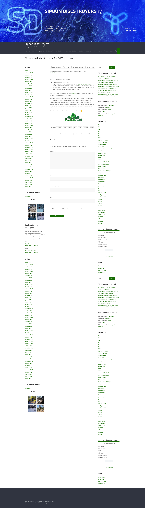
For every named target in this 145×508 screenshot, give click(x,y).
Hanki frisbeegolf (102, 144)
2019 (99, 135)
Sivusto (100, 184)
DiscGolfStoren (54, 73)
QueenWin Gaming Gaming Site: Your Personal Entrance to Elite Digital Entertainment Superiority (107, 90)
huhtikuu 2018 (28, 99)
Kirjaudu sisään (102, 266)
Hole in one (101, 146)
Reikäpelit (100, 173)
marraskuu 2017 (29, 103)
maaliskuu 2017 (29, 121)
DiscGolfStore (68, 127)
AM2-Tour (100, 138)
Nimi (51, 176)
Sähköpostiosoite (55, 187)
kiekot (92, 127)
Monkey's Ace (101, 168)
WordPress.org (101, 272)
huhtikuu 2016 (28, 145)
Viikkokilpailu (101, 212)
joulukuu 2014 (28, 180)
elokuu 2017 (28, 110)
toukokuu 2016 (29, 143)
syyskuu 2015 (28, 160)
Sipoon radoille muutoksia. (60, 134)
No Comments (90, 67)
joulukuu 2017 (28, 101)
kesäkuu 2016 (28, 141)
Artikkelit (59, 51)
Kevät (99, 157)
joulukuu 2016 (28, 127)
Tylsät (101, 242)
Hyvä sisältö (103, 244)
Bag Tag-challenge (103, 140)
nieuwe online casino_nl (104, 170)
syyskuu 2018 (28, 88)
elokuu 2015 (28, 162)
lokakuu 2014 (28, 182)
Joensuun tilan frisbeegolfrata (106, 149)
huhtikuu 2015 (28, 171)
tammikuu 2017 (29, 125)
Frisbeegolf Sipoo (102, 142)
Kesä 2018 (100, 151)
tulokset (100, 203)
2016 (99, 129)
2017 (99, 131)
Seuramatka (101, 177)
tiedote (100, 201)
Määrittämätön (102, 166)
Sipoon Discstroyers (37, 44)
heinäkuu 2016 (29, 138)
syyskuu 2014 (28, 184)
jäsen (80, 127)
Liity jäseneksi (30, 51)
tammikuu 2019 (29, 79)
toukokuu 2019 (29, 73)
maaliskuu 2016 (29, 147)
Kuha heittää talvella (103, 162)
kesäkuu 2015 (28, 167)
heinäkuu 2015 (29, 165)
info (75, 127)
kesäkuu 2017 (28, 114)
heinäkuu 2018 (29, 92)
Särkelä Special (102, 175)
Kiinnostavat (103, 240)
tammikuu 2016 (29, 151)
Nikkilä (109, 109)
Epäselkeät (103, 237)
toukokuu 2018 (29, 97)
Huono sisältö (103, 246)
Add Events (28, 196)
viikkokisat (100, 219)
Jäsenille (89, 51)
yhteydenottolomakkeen (84, 84)
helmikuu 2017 (29, 123)
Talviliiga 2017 (102, 197)
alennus (59, 127)
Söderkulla (111, 105)
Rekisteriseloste (108, 51)
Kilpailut (80, 51)
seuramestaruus (102, 179)
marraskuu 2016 (29, 130)
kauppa (86, 127)
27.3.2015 (66, 67)
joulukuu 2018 (28, 81)
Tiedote (100, 199)
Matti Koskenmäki (56, 67)
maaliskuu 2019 (29, 77)
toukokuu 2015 (29, 169)
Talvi (99, 188)
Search (112, 67)
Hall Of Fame (98, 51)
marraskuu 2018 (29, 84)
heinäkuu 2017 (29, 112)
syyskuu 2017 (28, 108)
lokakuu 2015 (28, 158)
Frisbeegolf (49, 51)
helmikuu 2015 (29, 176)
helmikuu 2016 (29, 149)
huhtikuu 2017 (28, 119)
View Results (109, 256)
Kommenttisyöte (102, 270)
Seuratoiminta (79, 67)
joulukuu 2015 (28, 154)
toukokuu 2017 (29, 116)
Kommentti (53, 151)
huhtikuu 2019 (28, 75)
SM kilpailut (101, 186)
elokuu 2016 (28, 136)
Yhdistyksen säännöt (70, 51)
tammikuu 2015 (29, 178)
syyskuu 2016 (28, 134)
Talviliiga (100, 195)
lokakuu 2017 (28, 105)
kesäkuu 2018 (28, 95)
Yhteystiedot (40, 51)
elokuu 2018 (28, 90)
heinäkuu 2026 (29, 70)
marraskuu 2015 (29, 156)
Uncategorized (101, 210)
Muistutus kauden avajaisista (84, 134)
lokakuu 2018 (28, 86)
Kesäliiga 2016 (102, 153)
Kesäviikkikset (101, 155)
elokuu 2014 (28, 186)
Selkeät (102, 235)
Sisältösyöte (101, 268)
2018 (99, 133)
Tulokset (100, 206)
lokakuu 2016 (28, 132)
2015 (74, 67)
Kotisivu (52, 198)
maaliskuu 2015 (29, 173)
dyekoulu (74, 93)
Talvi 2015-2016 (102, 192)
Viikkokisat (100, 216)
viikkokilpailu (101, 214)
